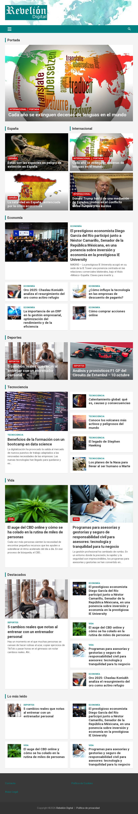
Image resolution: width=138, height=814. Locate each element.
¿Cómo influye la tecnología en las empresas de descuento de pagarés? (109, 294)
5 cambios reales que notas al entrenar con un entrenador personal (33, 370)
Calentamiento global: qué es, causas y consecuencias (109, 401)
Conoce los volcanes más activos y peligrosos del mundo (107, 424)
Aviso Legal (11, 791)
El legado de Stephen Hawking (104, 443)
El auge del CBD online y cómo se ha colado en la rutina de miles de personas (35, 532)
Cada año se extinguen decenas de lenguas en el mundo (67, 114)
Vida (10, 480)
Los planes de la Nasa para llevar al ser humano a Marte (109, 464)
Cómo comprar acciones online (107, 313)
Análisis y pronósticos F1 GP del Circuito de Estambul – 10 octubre (101, 373)
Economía (15, 218)
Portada (13, 40)
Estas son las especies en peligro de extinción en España (34, 165)
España (13, 129)
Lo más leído (17, 696)
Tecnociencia (17, 387)
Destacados (16, 575)
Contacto (10, 783)
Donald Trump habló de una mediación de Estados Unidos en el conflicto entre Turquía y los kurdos (100, 202)
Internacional (17, 109)
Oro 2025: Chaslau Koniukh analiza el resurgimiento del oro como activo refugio (44, 294)
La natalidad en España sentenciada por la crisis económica (34, 204)
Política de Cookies (82, 783)
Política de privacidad (88, 807)
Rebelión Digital (64, 807)
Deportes (14, 338)
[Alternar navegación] (9, 29)
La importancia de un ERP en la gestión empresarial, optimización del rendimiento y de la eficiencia (43, 318)
